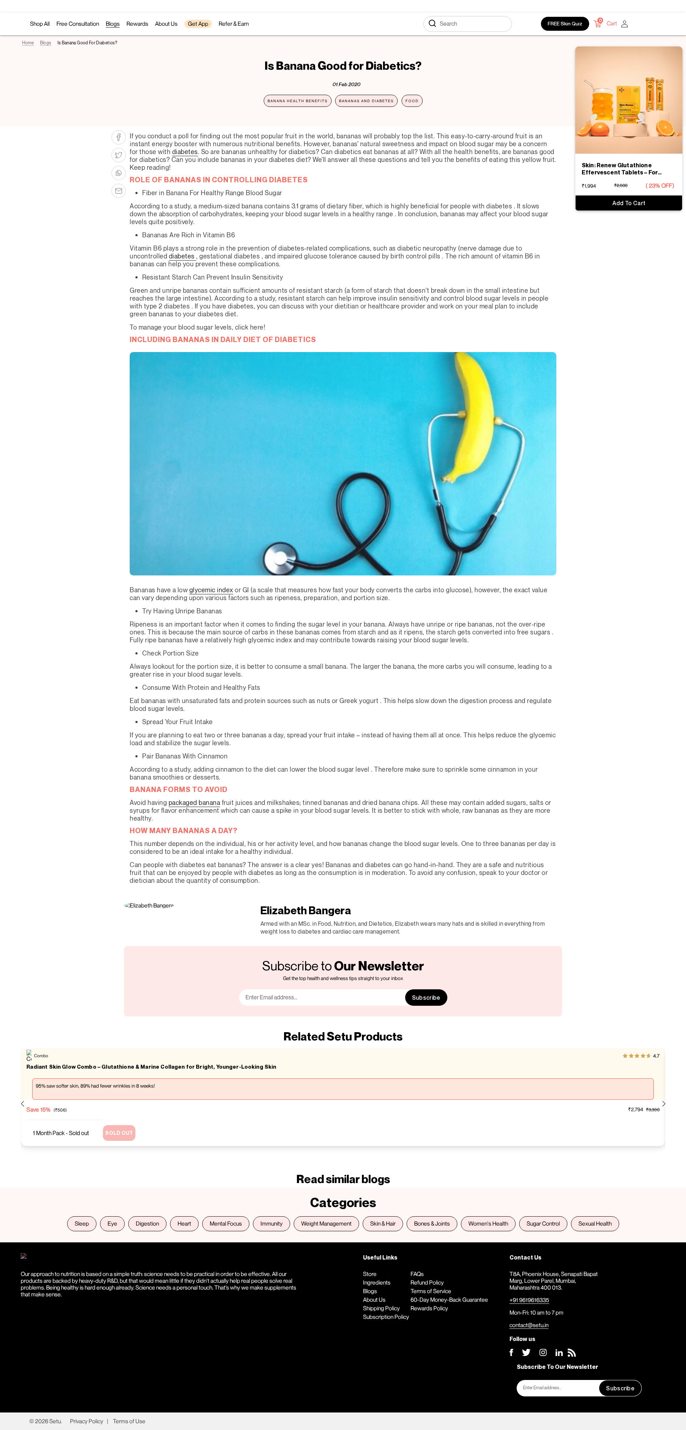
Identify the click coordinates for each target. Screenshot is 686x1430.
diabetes (185, 151)
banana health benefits (298, 101)
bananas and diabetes (366, 101)
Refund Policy (427, 1282)
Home (28, 42)
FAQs (417, 1273)
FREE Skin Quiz (565, 23)
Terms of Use (129, 1421)
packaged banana (194, 802)
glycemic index (211, 590)
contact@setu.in (528, 1324)
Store (370, 1273)
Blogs (45, 42)
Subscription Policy (386, 1316)
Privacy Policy (86, 1421)
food (412, 101)
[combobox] (467, 24)
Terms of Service (431, 1291)
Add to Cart (629, 203)
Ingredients (377, 1282)
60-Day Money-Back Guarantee (449, 1299)
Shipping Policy (381, 1308)
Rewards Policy (429, 1308)
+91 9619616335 (529, 1299)
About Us (374, 1299)
